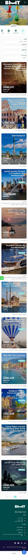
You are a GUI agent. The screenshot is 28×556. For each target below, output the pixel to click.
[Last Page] (7, 497)
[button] (14, 57)
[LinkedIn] (15, 543)
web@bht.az (20, 532)
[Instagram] (22, 543)
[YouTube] (18, 543)
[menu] (1, 2)
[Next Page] (10, 497)
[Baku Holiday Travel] (20, 506)
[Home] (25, 543)
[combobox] (14, 52)
